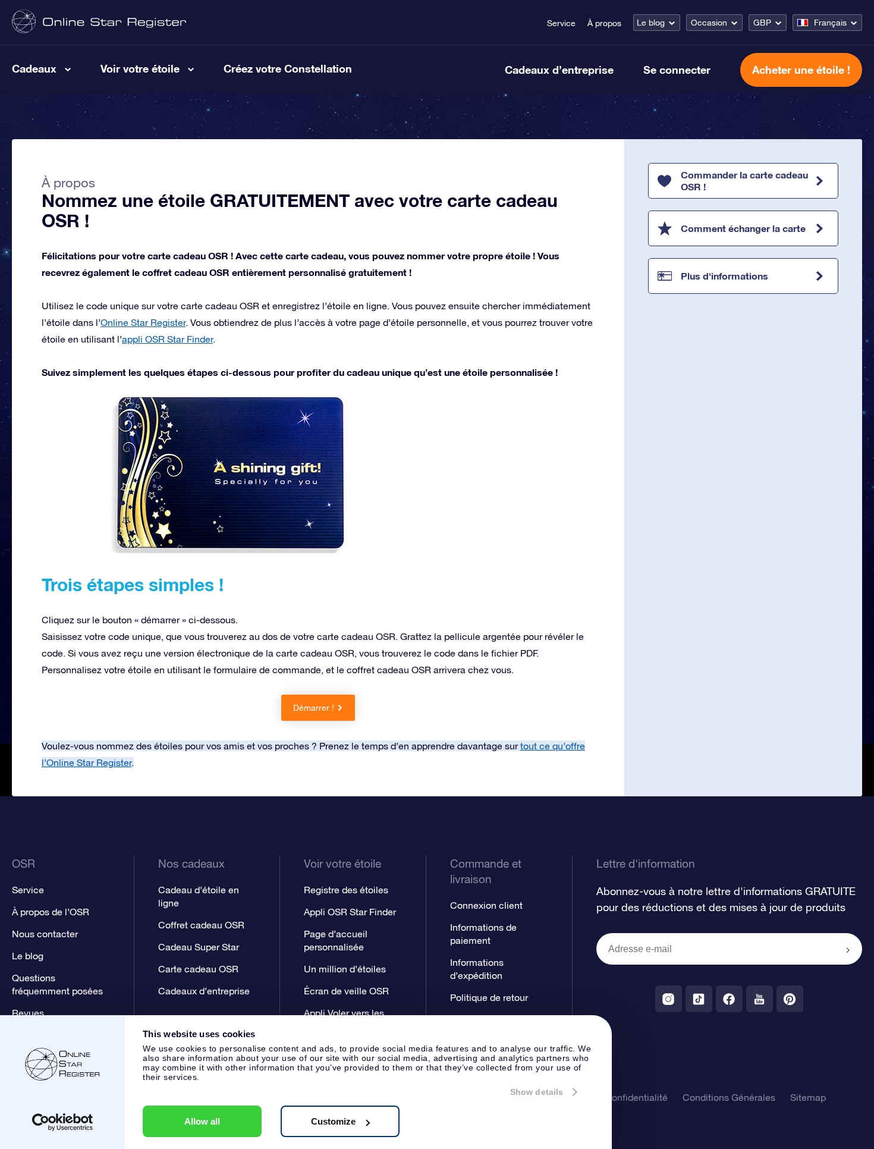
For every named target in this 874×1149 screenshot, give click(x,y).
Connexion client (486, 905)
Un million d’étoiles (345, 968)
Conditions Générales (729, 1097)
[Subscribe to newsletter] (848, 950)
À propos (604, 23)
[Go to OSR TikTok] (699, 998)
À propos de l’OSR (50, 911)
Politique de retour (489, 997)
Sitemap (808, 1097)
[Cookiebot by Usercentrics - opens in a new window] (63, 1122)
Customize (333, 1121)
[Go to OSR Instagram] (668, 998)
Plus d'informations (724, 275)
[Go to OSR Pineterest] (789, 998)
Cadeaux (34, 68)
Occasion (709, 22)
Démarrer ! (313, 707)
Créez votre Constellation (288, 68)
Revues (28, 1012)
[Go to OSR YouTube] (759, 998)
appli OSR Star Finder (167, 339)
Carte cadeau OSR (198, 968)
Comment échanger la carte (743, 228)
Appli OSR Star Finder (350, 911)
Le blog (651, 22)
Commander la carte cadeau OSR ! (744, 180)
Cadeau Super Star (198, 946)
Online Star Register (143, 322)
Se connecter (676, 69)
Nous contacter (45, 933)
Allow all (202, 1121)
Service (561, 23)
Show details (536, 1092)
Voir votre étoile (140, 68)
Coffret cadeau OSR (201, 924)
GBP (762, 22)
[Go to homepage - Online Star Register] (99, 22)
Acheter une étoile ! (801, 69)
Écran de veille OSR (346, 990)
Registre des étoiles (346, 889)
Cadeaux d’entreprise (559, 69)
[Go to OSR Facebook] (729, 998)
